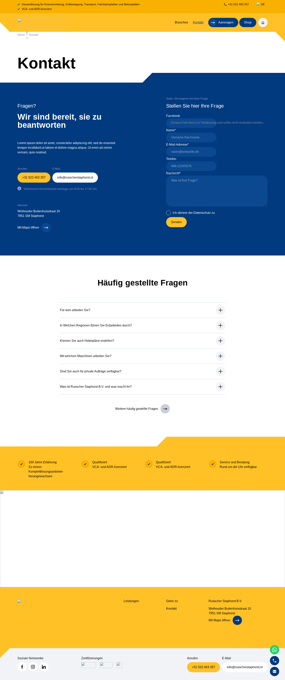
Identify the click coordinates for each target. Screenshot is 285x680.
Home (21, 34)
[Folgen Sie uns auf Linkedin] (43, 666)
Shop (247, 22)
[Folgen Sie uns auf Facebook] (22, 666)
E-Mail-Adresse (177, 144)
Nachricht (173, 173)
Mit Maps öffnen (28, 227)
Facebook (173, 115)
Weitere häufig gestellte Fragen (136, 408)
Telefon (171, 159)
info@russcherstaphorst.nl (75, 177)
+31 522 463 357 (238, 4)
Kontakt (198, 22)
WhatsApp (274, 649)
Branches (181, 22)
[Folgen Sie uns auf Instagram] (33, 666)
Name (171, 130)
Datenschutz (202, 212)
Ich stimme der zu (194, 212)
